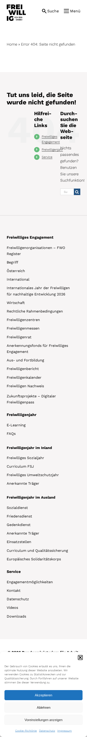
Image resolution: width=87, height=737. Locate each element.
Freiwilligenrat (19, 337)
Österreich (16, 271)
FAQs (11, 433)
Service (47, 157)
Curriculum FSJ (20, 466)
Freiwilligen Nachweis (25, 386)
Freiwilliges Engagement (30, 237)
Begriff (12, 262)
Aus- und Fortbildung (25, 360)
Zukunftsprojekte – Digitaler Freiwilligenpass (31, 399)
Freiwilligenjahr (52, 149)
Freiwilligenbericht (23, 369)
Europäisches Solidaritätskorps (34, 559)
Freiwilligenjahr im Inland (29, 448)
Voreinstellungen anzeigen (43, 720)
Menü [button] (75, 11)
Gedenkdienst (19, 525)
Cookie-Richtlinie (26, 730)
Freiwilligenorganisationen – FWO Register (36, 251)
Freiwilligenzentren (23, 320)
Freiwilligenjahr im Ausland (31, 497)
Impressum (64, 730)
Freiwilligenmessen (23, 328)
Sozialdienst (17, 508)
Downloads (16, 616)
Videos (12, 607)
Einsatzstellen (19, 542)
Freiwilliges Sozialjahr (25, 458)
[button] (80, 657)
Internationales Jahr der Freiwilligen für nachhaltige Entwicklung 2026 (38, 291)
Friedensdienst (19, 516)
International (18, 279)
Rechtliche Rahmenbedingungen (35, 311)
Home (12, 44)
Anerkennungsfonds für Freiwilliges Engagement (37, 348)
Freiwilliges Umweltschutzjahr (33, 475)
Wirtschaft (16, 303)
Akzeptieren (43, 695)
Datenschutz (47, 730)
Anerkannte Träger (23, 483)
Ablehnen (43, 707)
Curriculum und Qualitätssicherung (37, 550)
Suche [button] (53, 11)
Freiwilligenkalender (24, 377)
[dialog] (43, 694)
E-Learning (16, 425)
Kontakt (14, 590)
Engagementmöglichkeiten (30, 582)
